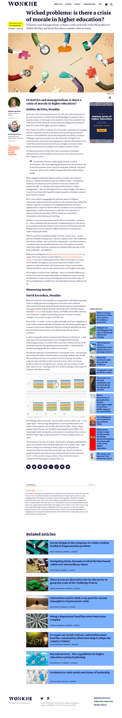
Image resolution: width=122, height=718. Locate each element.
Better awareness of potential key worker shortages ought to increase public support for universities (104, 403)
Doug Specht (54, 607)
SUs (100, 4)
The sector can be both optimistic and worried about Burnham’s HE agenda (103, 384)
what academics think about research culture (65, 254)
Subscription (89, 4)
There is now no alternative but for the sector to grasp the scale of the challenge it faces (78, 581)
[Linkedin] (47, 698)
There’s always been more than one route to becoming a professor (104, 317)
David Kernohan (14, 134)
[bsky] (106, 4)
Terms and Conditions (103, 701)
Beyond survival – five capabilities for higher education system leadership (77, 655)
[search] (111, 4)
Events (68, 4)
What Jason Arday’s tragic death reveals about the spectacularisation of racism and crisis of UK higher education (105, 439)
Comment (11, 28)
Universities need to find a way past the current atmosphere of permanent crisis (78, 599)
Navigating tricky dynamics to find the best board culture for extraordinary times (80, 562)
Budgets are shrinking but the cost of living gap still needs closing (105, 332)
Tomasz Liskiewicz (57, 625)
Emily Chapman (55, 552)
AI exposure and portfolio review (104, 371)
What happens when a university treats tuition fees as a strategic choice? (105, 347)
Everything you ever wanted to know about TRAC (104, 421)
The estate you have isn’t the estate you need (104, 456)
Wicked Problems (12, 153)
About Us (58, 4)
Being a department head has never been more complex (78, 618)
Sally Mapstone (56, 644)
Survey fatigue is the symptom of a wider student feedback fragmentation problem (79, 544)
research (38, 311)
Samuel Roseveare (57, 588)
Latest (77, 4)
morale (11, 151)
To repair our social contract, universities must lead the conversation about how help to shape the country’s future (80, 638)
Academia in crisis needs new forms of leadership (80, 672)
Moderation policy (102, 698)
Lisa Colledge (55, 681)
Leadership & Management (14, 148)
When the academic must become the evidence (104, 361)
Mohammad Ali (55, 663)
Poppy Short (54, 570)
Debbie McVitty (14, 111)
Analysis (65, 681)
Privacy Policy (100, 705)
